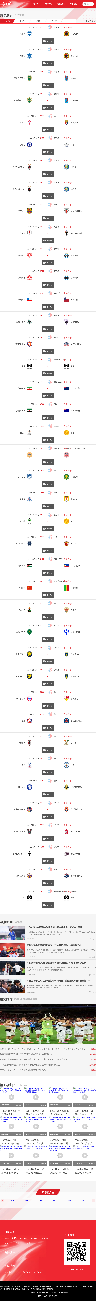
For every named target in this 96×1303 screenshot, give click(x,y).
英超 (6, 1243)
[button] (2, 1200)
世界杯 (83, 1200)
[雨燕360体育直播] (7, 6)
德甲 (12, 1200)
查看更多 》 (90, 21)
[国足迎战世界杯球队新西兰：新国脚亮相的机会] (48, 1044)
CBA (55, 1200)
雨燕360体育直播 (44, 1296)
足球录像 (26, 1243)
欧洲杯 (54, 21)
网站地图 (8, 1272)
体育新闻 (45, 1239)
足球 (22, 21)
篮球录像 (34, 1239)
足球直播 (15, 1243)
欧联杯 (41, 1200)
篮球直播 (23, 1239)
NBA (68, 21)
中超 (26, 1200)
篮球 (38, 21)
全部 (8, 21)
